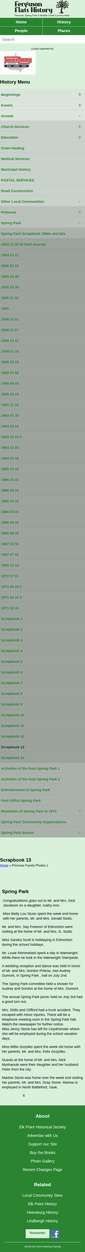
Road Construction (17, 191)
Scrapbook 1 (11, 619)
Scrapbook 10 (12, 715)
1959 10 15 (10, 394)
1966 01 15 (10, 480)
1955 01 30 (10, 276)
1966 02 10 (10, 490)
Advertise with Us (42, 1135)
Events (41, 105)
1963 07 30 (10, 416)
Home (21, 22)
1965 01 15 (10, 469)
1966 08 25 (10, 533)
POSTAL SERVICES (17, 180)
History (64, 22)
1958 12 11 (10, 341)
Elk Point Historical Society (42, 1127)
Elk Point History (42, 1204)
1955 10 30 (10, 287)
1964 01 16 (10, 458)
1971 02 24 (10, 608)
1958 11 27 (10, 330)
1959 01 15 (10, 351)
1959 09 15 (10, 383)
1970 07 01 (10, 576)
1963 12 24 (10, 448)
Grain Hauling (12, 148)
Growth (41, 115)
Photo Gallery (43, 1161)
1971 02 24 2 (11, 587)
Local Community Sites (42, 1195)
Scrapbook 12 (12, 736)
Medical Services (15, 159)
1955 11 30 (10, 298)
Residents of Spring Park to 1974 (41, 810)
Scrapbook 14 (12, 758)
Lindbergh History (42, 1221)
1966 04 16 (10, 522)
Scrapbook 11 (12, 726)
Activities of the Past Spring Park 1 (30, 768)
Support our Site (42, 1144)
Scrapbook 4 (11, 651)
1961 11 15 (10, 405)
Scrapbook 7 (11, 683)
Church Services (41, 126)
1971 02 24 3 (11, 597)
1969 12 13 (10, 565)
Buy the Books (42, 1152)
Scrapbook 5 (11, 662)
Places (64, 31)
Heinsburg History (42, 1212)
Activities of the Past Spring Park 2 (30, 779)
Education (41, 137)
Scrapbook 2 (11, 629)
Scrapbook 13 (12, 747)
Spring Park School (41, 832)
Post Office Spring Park (21, 801)
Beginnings (41, 94)
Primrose (41, 212)
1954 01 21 (10, 255)
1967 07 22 (10, 555)
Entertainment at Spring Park (25, 790)
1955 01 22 (10, 266)
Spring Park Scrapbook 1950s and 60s (41, 233)
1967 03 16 (10, 544)
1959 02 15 (10, 362)
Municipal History (16, 170)
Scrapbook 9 (11, 704)
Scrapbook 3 (11, 640)
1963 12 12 (10, 426)
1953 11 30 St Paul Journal (23, 244)
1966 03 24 (10, 512)
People (21, 31)
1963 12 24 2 (11, 437)
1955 (5, 309)
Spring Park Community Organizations (33, 822)
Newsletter (37, 1233)
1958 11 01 (10, 319)
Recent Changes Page (42, 1169)
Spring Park (41, 222)
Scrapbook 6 (11, 672)
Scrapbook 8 (11, 694)
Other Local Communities (41, 201)
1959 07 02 (10, 373)
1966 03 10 (10, 501)
